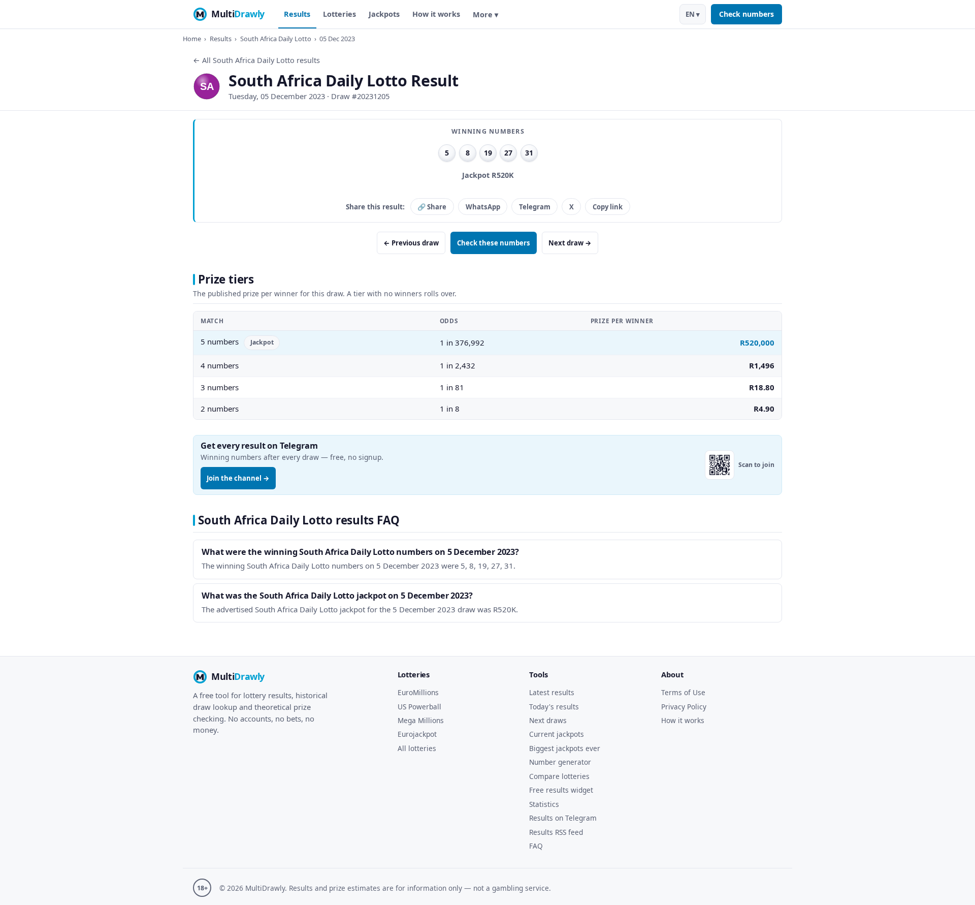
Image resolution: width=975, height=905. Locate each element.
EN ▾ (693, 14)
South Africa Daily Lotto (275, 38)
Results (297, 14)
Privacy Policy (683, 706)
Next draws (548, 720)
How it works (436, 14)
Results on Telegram (563, 818)
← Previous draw (411, 242)
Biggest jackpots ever (564, 748)
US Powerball (419, 706)
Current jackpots (556, 734)
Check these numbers (493, 242)
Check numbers (746, 14)
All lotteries (417, 748)
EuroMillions (418, 692)
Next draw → (570, 242)
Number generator (560, 762)
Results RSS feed (556, 832)
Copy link (608, 206)
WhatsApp (483, 206)
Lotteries (339, 14)
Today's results (554, 706)
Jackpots (384, 14)
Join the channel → (238, 478)
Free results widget (561, 790)
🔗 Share (431, 206)
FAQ (536, 846)
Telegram (534, 206)
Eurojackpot (417, 734)
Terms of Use (683, 692)
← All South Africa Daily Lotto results (256, 60)
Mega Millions (421, 720)
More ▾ (485, 14)
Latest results (551, 692)
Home (192, 38)
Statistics (544, 804)
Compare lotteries (559, 776)
